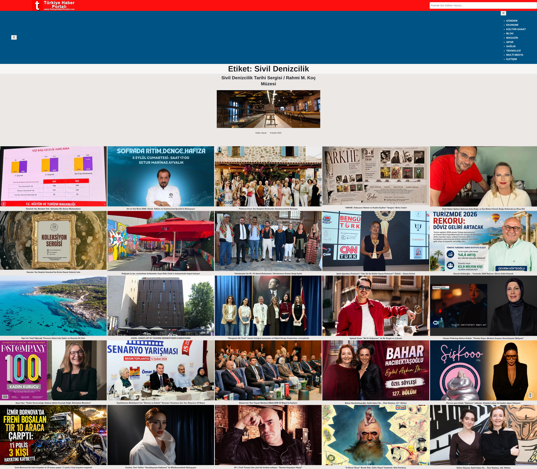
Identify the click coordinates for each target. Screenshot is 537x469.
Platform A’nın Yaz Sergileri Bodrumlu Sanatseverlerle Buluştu (268, 209)
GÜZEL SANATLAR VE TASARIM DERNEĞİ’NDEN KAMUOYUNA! (161, 338)
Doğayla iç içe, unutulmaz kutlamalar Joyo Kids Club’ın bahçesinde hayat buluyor (161, 273)
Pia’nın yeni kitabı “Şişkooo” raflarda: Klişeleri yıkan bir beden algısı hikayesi (483, 403)
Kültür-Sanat (261, 133)
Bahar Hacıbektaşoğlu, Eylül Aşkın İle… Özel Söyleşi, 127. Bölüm (376, 403)
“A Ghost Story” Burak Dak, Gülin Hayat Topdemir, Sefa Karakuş (376, 467)
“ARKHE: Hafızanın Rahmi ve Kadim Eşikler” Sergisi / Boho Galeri (376, 208)
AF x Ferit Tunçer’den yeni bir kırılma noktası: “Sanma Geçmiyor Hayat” (268, 467)
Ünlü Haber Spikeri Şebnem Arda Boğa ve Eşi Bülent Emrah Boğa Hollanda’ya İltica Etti (483, 209)
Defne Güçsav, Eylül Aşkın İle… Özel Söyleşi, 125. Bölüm (483, 468)
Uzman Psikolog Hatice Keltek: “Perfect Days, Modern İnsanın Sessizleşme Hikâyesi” (483, 338)
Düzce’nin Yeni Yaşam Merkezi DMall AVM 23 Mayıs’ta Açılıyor (268, 403)
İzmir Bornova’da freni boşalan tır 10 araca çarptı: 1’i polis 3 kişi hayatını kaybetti (53, 467)
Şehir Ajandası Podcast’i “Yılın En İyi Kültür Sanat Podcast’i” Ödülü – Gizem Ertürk (375, 274)
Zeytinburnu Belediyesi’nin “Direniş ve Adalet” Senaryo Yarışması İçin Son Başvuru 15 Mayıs (161, 403)
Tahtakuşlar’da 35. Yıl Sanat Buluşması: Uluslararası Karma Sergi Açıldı (268, 273)
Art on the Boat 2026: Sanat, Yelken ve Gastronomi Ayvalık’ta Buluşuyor (161, 209)
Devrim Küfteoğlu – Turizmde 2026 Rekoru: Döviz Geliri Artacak (483, 274)
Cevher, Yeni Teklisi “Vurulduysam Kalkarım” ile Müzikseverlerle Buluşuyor (160, 467)
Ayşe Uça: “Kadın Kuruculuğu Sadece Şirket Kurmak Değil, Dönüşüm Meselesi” (53, 403)
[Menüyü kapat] (503, 13)
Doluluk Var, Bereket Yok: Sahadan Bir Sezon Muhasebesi (53, 209)
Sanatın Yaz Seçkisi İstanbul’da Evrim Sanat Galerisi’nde (53, 272)
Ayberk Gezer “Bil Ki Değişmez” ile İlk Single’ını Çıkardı (376, 338)
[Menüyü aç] (14, 37)
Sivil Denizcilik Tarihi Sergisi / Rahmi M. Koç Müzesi (268, 80)
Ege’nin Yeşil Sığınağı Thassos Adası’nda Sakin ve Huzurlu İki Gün (53, 338)
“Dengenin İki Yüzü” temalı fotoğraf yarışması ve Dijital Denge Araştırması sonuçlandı (268, 338)
